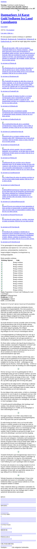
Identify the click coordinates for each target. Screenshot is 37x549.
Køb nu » (10, 33)
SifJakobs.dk (30, 39)
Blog (9, 547)
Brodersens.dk (12, 39)
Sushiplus (4, 1)
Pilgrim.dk (4, 39)
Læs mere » (4, 33)
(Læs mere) (4, 26)
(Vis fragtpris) (10, 30)
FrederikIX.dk (21, 39)
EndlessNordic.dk (6, 41)
